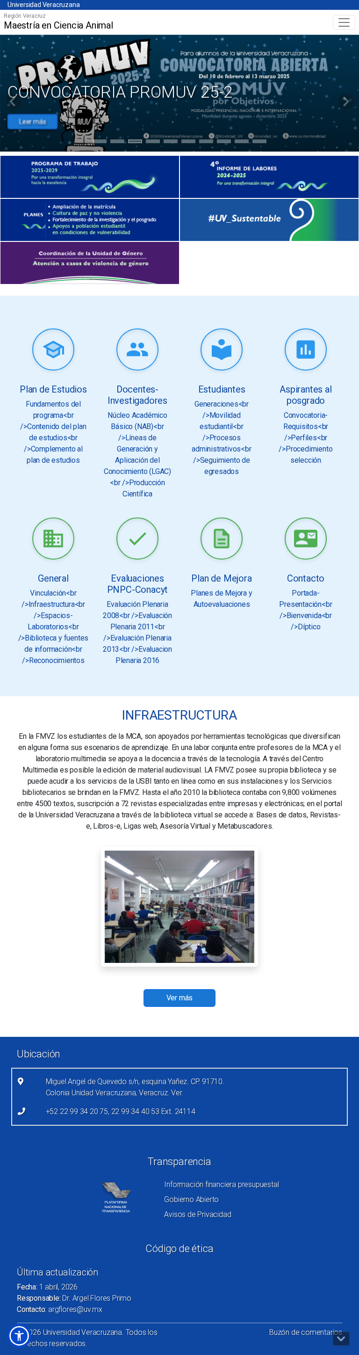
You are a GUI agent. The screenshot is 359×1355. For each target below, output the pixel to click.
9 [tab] (242, 142)
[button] (19, 1336)
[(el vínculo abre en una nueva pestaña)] (89, 177)
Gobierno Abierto (191, 1199)
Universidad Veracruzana (43, 4)
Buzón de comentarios (305, 1332)
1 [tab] (100, 142)
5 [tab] (171, 142)
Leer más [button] (32, 121)
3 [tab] (135, 142)
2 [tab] (117, 142)
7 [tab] (206, 142)
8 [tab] (224, 142)
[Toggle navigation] (344, 22)
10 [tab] (259, 142)
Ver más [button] (179, 997)
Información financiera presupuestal (221, 1184)
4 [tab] (153, 142)
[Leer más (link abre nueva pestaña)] (53, 350)
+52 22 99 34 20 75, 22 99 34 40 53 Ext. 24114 (120, 1111)
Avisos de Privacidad (197, 1214)
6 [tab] (189, 142)
